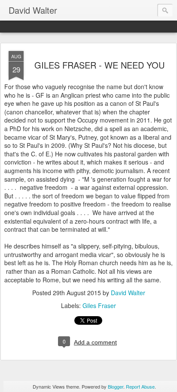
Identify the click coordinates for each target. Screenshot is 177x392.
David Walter (128, 292)
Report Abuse (140, 386)
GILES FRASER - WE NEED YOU (99, 65)
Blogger (115, 386)
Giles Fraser (99, 305)
